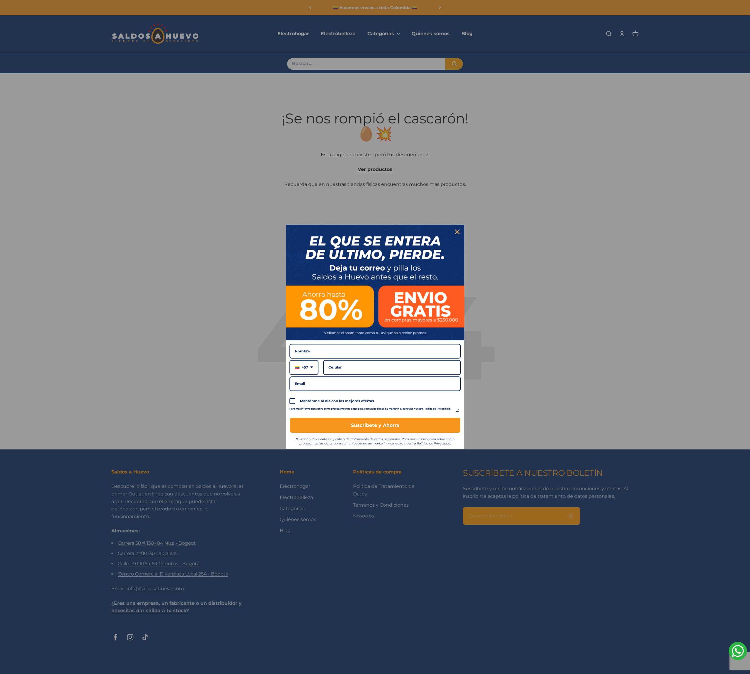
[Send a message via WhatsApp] (738, 651)
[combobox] (303, 367)
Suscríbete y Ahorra (375, 425)
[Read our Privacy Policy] (457, 410)
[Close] (457, 232)
